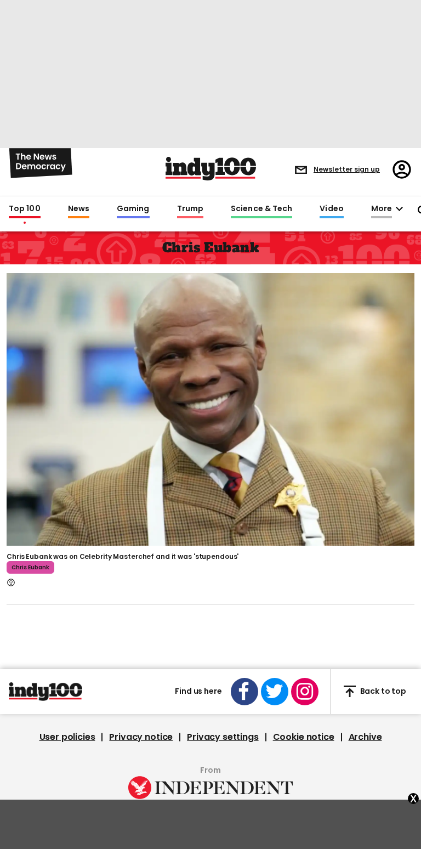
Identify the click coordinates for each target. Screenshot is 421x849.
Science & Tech (261, 209)
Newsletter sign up (347, 169)
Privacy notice (141, 737)
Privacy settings (222, 737)
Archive (365, 737)
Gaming (133, 209)
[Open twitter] (274, 691)
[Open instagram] (304, 691)
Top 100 (25, 209)
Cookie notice (303, 737)
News (78, 209)
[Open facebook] (244, 691)
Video (331, 209)
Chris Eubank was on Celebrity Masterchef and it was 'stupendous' (122, 556)
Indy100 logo (211, 168)
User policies (67, 737)
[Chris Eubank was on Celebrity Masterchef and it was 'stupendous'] (210, 408)
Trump (190, 209)
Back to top (383, 691)
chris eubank (30, 567)
